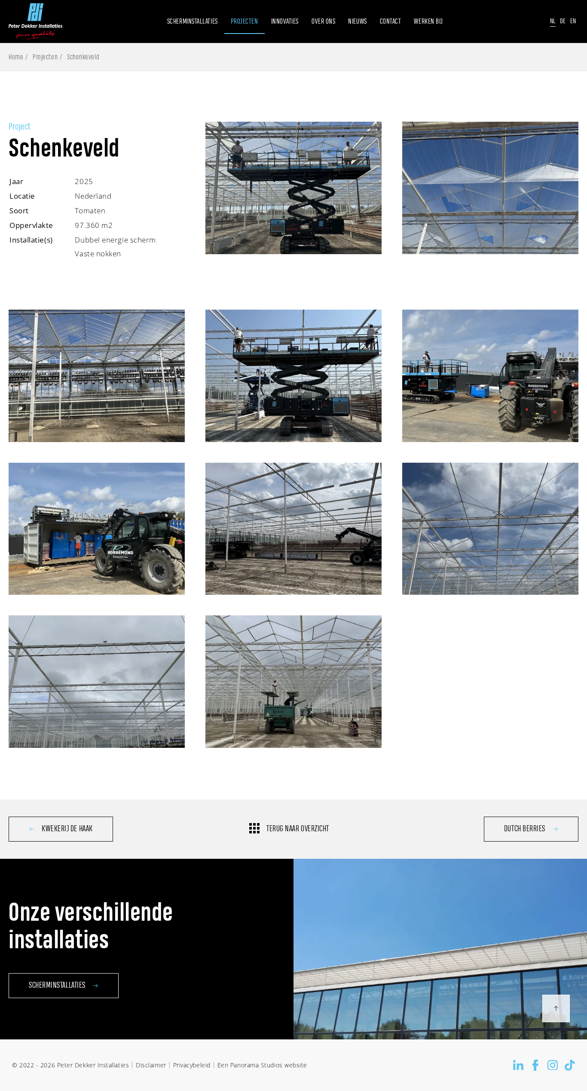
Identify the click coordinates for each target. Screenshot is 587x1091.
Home (16, 57)
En (573, 21)
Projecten (45, 57)
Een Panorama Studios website (262, 1065)
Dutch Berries (524, 829)
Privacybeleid (192, 1065)
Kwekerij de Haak (67, 829)
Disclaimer (151, 1065)
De (563, 21)
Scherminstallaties (57, 986)
